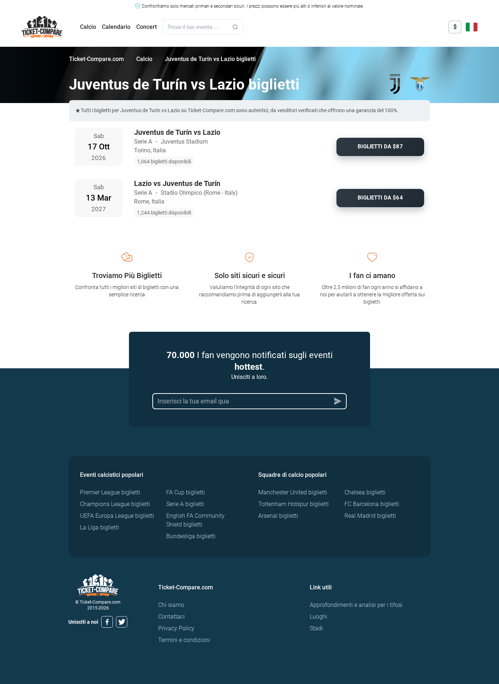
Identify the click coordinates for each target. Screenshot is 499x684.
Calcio (88, 26)
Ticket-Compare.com (96, 59)
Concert (146, 26)
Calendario (116, 26)
